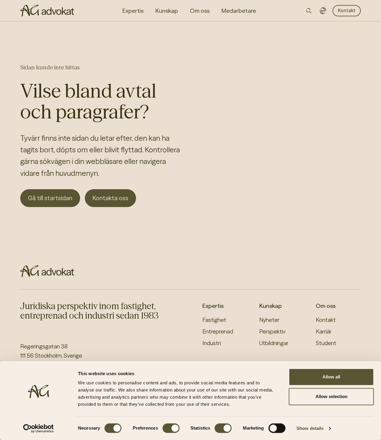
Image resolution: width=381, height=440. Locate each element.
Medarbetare (238, 10)
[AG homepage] (47, 11)
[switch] (171, 428)
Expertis (213, 305)
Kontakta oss (110, 198)
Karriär (324, 331)
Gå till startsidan (50, 198)
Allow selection (331, 396)
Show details (310, 428)
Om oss (325, 305)
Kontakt (346, 10)
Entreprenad (217, 331)
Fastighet (214, 319)
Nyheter (269, 319)
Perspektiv (272, 331)
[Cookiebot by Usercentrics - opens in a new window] (39, 428)
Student (326, 343)
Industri (211, 343)
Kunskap (270, 305)
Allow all (331, 376)
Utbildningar (273, 343)
